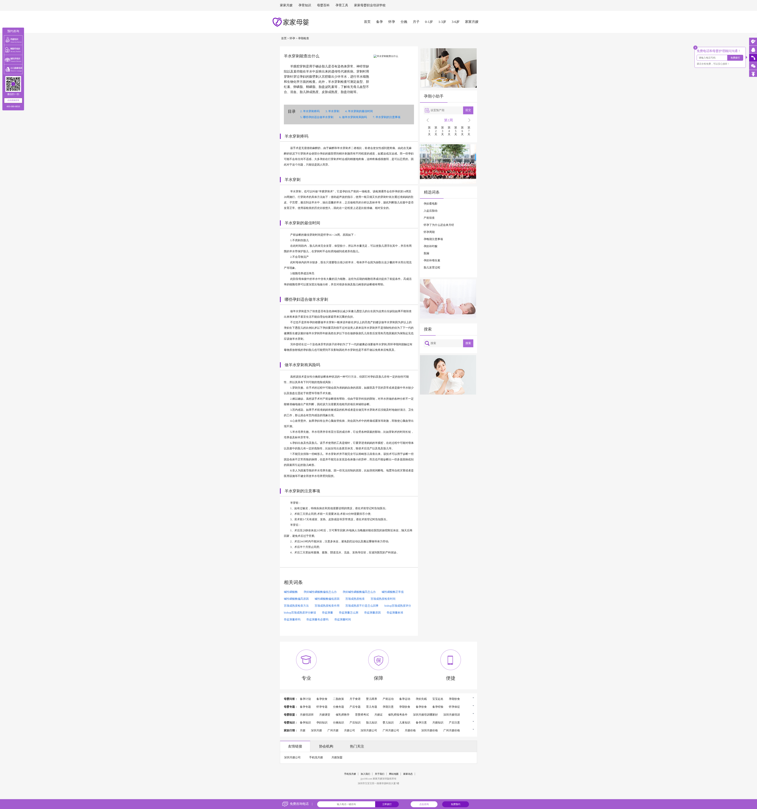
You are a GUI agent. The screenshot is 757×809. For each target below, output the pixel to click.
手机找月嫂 (316, 757)
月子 (416, 22)
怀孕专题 (321, 707)
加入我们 (365, 774)
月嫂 (302, 730)
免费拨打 (735, 57)
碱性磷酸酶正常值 (393, 592)
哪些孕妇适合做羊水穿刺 (318, 117)
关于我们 (379, 774)
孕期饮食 (454, 699)
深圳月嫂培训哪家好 (425, 714)
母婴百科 (323, 5)
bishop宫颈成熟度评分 (397, 605)
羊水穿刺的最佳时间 (360, 111)
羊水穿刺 (333, 111)
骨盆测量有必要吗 (317, 619)
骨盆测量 (327, 612)
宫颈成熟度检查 (355, 599)
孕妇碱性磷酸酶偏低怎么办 (320, 592)
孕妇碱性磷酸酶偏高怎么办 (359, 592)
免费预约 (455, 804)
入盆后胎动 (430, 210)
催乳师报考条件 (397, 714)
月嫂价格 (410, 730)
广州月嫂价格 (451, 730)
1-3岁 (442, 22)
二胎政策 (338, 699)
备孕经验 (437, 707)
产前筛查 (429, 218)
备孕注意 (421, 722)
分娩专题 (338, 707)
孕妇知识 (321, 722)
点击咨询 (424, 804)
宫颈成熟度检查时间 (383, 599)
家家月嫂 (286, 5)
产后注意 (454, 722)
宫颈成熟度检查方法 (296, 605)
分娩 (404, 22)
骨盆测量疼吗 (292, 619)
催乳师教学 (343, 714)
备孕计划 (305, 699)
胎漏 (426, 253)
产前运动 (388, 699)
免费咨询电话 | (301, 804)
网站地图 (394, 774)
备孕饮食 (321, 699)
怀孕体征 (454, 707)
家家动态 (408, 774)
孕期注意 (388, 707)
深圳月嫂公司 (369, 730)
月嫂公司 (349, 730)
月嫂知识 (437, 722)
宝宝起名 (437, 699)
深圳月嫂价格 (429, 730)
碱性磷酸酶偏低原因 (327, 599)
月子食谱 (355, 699)
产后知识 (355, 722)
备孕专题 (305, 707)
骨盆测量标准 (395, 612)
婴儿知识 (388, 722)
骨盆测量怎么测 (348, 612)
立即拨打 (387, 804)
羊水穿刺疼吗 (311, 111)
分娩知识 (338, 722)
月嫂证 (378, 714)
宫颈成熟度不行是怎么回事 (361, 605)
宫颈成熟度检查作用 (327, 605)
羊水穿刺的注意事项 (388, 117)
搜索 (468, 343)
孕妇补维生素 (432, 260)
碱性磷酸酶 (291, 592)
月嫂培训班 (307, 714)
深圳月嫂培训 (451, 714)
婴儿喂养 (371, 699)
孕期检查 (303, 38)
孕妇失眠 (421, 699)
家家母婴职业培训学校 (370, 5)
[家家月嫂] (753, 50)
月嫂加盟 (336, 757)
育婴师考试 (362, 714)
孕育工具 (342, 5)
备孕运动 (404, 699)
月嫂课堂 (324, 714)
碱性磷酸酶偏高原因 (296, 599)
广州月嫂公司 (391, 730)
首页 (367, 22)
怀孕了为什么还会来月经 (439, 225)
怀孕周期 (429, 232)
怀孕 (391, 22)
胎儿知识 (371, 722)
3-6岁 (456, 22)
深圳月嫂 (316, 730)
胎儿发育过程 (432, 267)
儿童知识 (404, 722)
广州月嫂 (332, 730)
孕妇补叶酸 (430, 246)
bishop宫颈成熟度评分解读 (300, 612)
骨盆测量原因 (372, 612)
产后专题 (355, 707)
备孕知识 (305, 722)
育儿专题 (371, 707)
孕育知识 (304, 5)
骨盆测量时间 (342, 619)
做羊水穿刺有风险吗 (354, 117)
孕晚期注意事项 (433, 239)
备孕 (379, 22)
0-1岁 (429, 22)
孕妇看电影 (430, 203)
